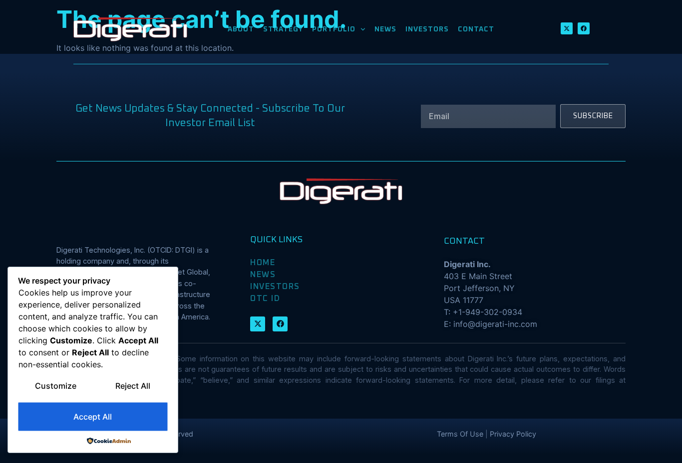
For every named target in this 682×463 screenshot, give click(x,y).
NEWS (385, 29)
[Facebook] (584, 28)
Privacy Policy (513, 434)
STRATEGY (283, 29)
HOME (262, 263)
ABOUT (241, 29)
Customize (55, 386)
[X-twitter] (567, 28)
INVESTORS (427, 29)
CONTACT (476, 29)
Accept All (92, 417)
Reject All (132, 386)
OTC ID (265, 299)
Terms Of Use (460, 434)
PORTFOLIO (333, 29)
